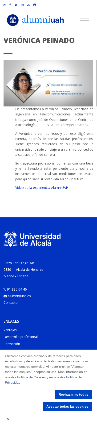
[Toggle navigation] (84, 18)
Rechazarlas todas (73, 394)
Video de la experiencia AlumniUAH (41, 187)
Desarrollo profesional (21, 336)
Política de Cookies (31, 377)
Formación (12, 344)
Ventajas (10, 330)
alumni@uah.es (19, 296)
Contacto (11, 302)
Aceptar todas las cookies (67, 406)
